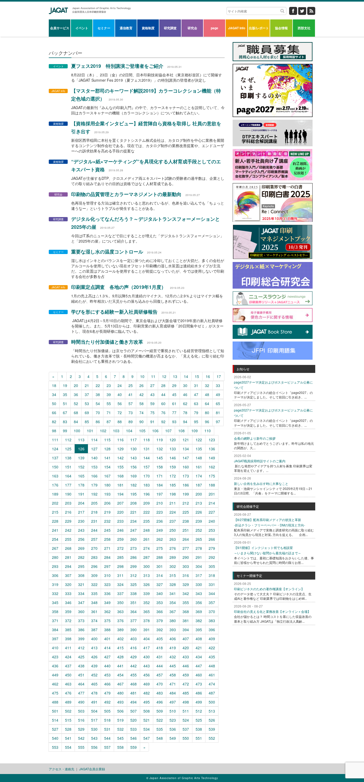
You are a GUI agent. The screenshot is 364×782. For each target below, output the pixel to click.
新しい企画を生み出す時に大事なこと (261, 483)
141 (107, 457)
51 (65, 403)
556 (94, 747)
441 (120, 665)
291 (199, 557)
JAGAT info (236, 28)
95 (196, 421)
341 (172, 593)
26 (141, 385)
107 (168, 430)
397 (55, 638)
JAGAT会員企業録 (92, 769)
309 (94, 575)
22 (98, 385)
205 (94, 503)
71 (109, 412)
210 (159, 503)
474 (212, 684)
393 (172, 629)
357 (212, 602)
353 (159, 602)
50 (54, 403)
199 (186, 494)
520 (133, 720)
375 (107, 620)
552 (212, 738)
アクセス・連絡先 (61, 769)
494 (133, 702)
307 (68, 575)
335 (94, 593)
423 (55, 656)
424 (68, 656)
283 (94, 557)
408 (199, 638)
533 (133, 729)
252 (199, 530)
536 (172, 729)
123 (212, 439)
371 (55, 620)
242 (68, 530)
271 (107, 548)
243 (81, 530)
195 (133, 494)
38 (98, 394)
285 (120, 557)
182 (133, 485)
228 (55, 521)
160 (186, 466)
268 (68, 548)
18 (54, 385)
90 (141, 421)
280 (55, 557)
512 (199, 711)
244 (94, 530)
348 (94, 602)
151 (68, 466)
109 (194, 430)
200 (199, 494)
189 (55, 494)
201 (212, 494)
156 (133, 466)
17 (219, 376)
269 (81, 548)
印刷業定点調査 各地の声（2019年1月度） (118, 287)
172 (172, 476)
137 (55, 457)
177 (68, 485)
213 (199, 503)
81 (218, 412)
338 (133, 593)
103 (116, 430)
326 (146, 584)
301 (159, 566)
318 (212, 575)
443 (146, 665)
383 (212, 620)
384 (55, 629)
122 (199, 439)
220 (120, 512)
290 (186, 557)
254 (55, 539)
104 (129, 430)
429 (133, 656)
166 (94, 476)
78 (185, 412)
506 (120, 711)
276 (172, 548)
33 (218, 385)
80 (207, 412)
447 (199, 665)
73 (130, 412)
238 (186, 521)
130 (133, 448)
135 (199, 448)
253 (212, 530)
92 (163, 421)
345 (55, 602)
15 (197, 376)
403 (133, 638)
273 (133, 548)
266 (212, 539)
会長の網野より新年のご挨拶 (255, 438)
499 (199, 702)
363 (120, 611)
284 (107, 557)
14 (186, 376)
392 (159, 629)
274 (146, 548)
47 (196, 394)
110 (207, 430)
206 (107, 503)
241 (55, 530)
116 (120, 439)
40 (120, 394)
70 (98, 412)
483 (159, 693)
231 (94, 521)
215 (55, 512)
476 (68, 693)
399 (81, 638)
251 (186, 530)
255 (68, 539)
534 (146, 729)
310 (107, 575)
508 (146, 711)
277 (186, 548)
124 (55, 448)
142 (120, 457)
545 (120, 738)
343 (199, 593)
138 (68, 457)
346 (68, 602)
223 (159, 512)
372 (68, 620)
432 (172, 656)
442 (133, 665)
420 (186, 647)
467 (120, 684)
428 (120, 656)
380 (172, 620)
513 (212, 711)
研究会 (192, 28)
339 (146, 593)
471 (172, 684)
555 (81, 747)
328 (172, 584)
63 (196, 403)
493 (120, 702)
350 (120, 602)
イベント (81, 28)
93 (174, 421)
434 (199, 656)
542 (81, 738)
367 (172, 611)
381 (186, 620)
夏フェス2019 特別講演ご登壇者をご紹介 (117, 66)
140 (94, 457)
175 (212, 476)
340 (159, 593)
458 (172, 674)
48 (207, 394)
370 (212, 611)
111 (55, 439)
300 (146, 566)
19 (65, 385)
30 (185, 385)
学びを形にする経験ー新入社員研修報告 (114, 311)
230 (81, 521)
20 (76, 385)
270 (94, 548)
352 (146, 602)
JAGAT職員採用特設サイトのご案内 (259, 461)
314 (159, 575)
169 (133, 476)
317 (199, 575)
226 (199, 512)
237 (172, 521)
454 (120, 674)
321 (81, 584)
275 (159, 548)
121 (186, 439)
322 (94, 584)
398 (68, 638)
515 (68, 720)
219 (107, 512)
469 (146, 684)
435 (212, 656)
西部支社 (304, 28)
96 (207, 421)
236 (159, 521)
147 (186, 457)
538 (199, 729)
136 (212, 448)
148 (199, 457)
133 (172, 448)
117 (133, 439)
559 (133, 747)
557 (107, 747)
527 (55, 729)
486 (199, 693)
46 (185, 394)
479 (107, 693)
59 (152, 403)
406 (172, 638)
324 (120, 584)
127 (94, 448)
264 (186, 539)
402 (120, 638)
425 (81, 656)
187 (199, 485)
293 (55, 566)
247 (133, 530)
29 (174, 385)
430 (146, 656)
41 (130, 394)
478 (94, 693)
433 (186, 656)
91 (152, 421)
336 (107, 593)
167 (107, 476)
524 (186, 720)
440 (107, 665)
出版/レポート (259, 28)
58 (141, 403)
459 (186, 674)
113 (81, 439)
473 (199, 684)
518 (107, 720)
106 (155, 430)
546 (133, 738)
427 (107, 656)
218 (94, 512)
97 (218, 421)
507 (133, 711)
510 (172, 711)
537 (186, 729)
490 (81, 702)
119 (159, 439)
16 (208, 376)
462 (55, 684)
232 (107, 521)
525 (199, 720)
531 (107, 729)
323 (107, 584)
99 (65, 430)
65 (218, 403)
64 (207, 403)
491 (94, 702)
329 (186, 584)
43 (152, 394)
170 (146, 476)
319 (55, 584)
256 (81, 539)
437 (68, 665)
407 (186, 638)
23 (109, 385)
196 (146, 494)
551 (199, 738)
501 (55, 711)
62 (185, 403)
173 (186, 476)
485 (186, 693)
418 (159, 647)
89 (130, 421)
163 (55, 476)
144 (146, 457)
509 (159, 711)
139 (81, 457)
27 (152, 385)
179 (94, 485)
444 (159, 665)
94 (185, 421)
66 (54, 412)
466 (107, 684)
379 (159, 620)
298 (120, 566)
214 (212, 503)
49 (218, 394)
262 (159, 539)
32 (207, 385)
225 (186, 512)
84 (76, 421)
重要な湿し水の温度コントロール (107, 251)
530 (94, 729)
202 (55, 503)
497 (172, 702)
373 (81, 620)
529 (81, 729)
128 (107, 448)
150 (55, 466)
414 (107, 647)
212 (186, 503)
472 (186, 684)
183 (146, 485)
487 (212, 693)
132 (159, 448)
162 (212, 466)
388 (107, 629)
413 (94, 647)
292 (212, 557)
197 (159, 494)
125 (68, 448)
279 (212, 548)
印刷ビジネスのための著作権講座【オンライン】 (269, 588)
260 (133, 539)
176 (55, 485)
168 (120, 476)
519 (120, 720)
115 (107, 439)
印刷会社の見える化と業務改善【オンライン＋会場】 (272, 611)
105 (142, 430)
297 (107, 566)
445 (172, 665)
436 (55, 665)
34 (54, 394)
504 (94, 711)
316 (186, 575)
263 (172, 539)
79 (196, 412)
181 (120, 485)
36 (76, 394)
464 (81, 684)
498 (186, 702)
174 (199, 476)
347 (81, 602)
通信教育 (126, 28)
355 (186, 602)
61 (174, 403)
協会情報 (281, 28)
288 (159, 557)
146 (172, 457)
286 (133, 557)
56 (120, 403)
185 (172, 485)
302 (172, 566)
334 (81, 593)
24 (120, 385)
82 (54, 421)
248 (146, 530)
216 (68, 512)
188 (212, 485)
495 (146, 702)
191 (81, 494)
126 (81, 448)
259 (120, 539)
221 (133, 512)
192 (94, 494)
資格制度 (148, 28)
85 (87, 421)
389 (120, 629)
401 (107, 638)
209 (146, 503)
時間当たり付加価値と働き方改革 (107, 341)
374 (94, 620)
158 (159, 466)
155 (120, 466)
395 (199, 629)
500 (212, 702)
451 (81, 674)
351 (133, 602)
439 (94, 665)
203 (68, 503)
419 (172, 647)
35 (65, 394)
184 (159, 485)
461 (212, 674)
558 (120, 747)
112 (68, 439)
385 (68, 629)
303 (186, 566)
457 (159, 674)
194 (120, 494)
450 (68, 674)
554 (68, 747)
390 (133, 629)
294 (68, 566)
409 (212, 638)
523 (172, 720)
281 (68, 557)
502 (68, 711)
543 (94, 738)
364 (133, 611)
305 (212, 566)
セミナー (104, 28)
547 (146, 738)
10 (142, 376)
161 (199, 466)
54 (98, 403)
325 (133, 584)
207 (120, 503)
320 (68, 584)
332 (55, 593)
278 (199, 548)
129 (120, 448)
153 (94, 466)
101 (90, 430)
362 (107, 611)
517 (94, 720)
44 (163, 394)
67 (65, 412)
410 (55, 647)
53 (87, 403)
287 (146, 557)
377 (133, 620)
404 (146, 638)
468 (133, 684)
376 (120, 620)
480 (120, 693)
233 (120, 521)
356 (199, 602)
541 (68, 738)
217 (81, 512)
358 (55, 611)
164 (68, 476)
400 (94, 638)
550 (186, 738)
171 (159, 476)
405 (159, 638)
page (214, 28)
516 (81, 720)
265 (199, 539)
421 (199, 647)
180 (107, 485)
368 (186, 611)
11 (153, 376)
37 (87, 394)
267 (55, 548)
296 (94, 566)
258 (107, 539)
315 (172, 575)
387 (94, 629)
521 (146, 720)
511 (186, 711)
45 (174, 394)
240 (212, 521)
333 (68, 593)
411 (68, 647)
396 (212, 629)
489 (68, 702)
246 (120, 530)
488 (55, 702)
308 (81, 575)
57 (130, 403)
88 (120, 421)
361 (94, 611)
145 (159, 457)
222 (146, 512)
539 (212, 729)
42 (141, 394)
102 (103, 430)
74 (141, 412)
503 (81, 711)
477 (81, 693)
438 (81, 665)
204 (81, 503)
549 (172, 738)
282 (81, 557)
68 (76, 412)
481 (133, 693)
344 (212, 593)
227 (212, 512)
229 (68, 521)
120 (172, 439)
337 (120, 593)
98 (54, 430)
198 (172, 494)
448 (212, 665)
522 (159, 720)
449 (55, 674)
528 (68, 729)
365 (146, 611)
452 (94, 674)
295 (81, 566)
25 (130, 385)
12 (164, 376)
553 (55, 747)
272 (120, 548)
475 (55, 693)
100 (77, 430)
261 (146, 539)
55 (109, 403)
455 (133, 674)
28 (163, 385)
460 (199, 674)
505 (107, 711)
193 (107, 494)
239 (199, 521)
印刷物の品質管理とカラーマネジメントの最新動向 (126, 194)
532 (120, 729)
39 (109, 394)
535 (159, 729)
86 (98, 421)
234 (133, 521)
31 (196, 385)
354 (172, 602)
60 (163, 403)
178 (81, 485)
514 (55, 720)
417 (146, 647)
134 (186, 448)
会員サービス (59, 28)
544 (107, 738)
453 (107, 674)
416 (133, 647)
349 (107, 602)
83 (65, 421)
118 (146, 439)
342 (186, 593)
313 (146, 575)
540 (55, 738)
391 (146, 629)
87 (109, 421)
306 (55, 575)
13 (175, 376)
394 (186, 629)
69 (87, 412)
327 (159, 584)
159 (172, 466)
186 (186, 485)
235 (146, 521)
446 (186, 665)
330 (199, 584)
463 (68, 684)
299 (133, 566)
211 (172, 503)
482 (146, 693)
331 (212, 584)
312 (133, 575)
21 (87, 385)
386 (81, 629)
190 (68, 494)
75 (152, 412)
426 (94, 656)
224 (172, 512)
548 (159, 738)
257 (94, 539)
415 (120, 647)
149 (212, 457)
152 (81, 466)
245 (107, 530)
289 (172, 557)
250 (172, 530)
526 (212, 720)
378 (146, 620)
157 (146, 466)
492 (107, 702)
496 (159, 702)
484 (172, 693)
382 (199, 620)
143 (133, 457)
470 (159, 684)
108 (181, 430)
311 (120, 575)
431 (159, 656)
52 (76, 403)
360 (81, 611)
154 (107, 466)
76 (163, 412)
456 (146, 674)
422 (212, 647)
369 (199, 611)
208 (133, 503)
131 (146, 448)
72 (120, 412)
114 (94, 439)
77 (174, 412)
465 (94, 684)
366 (159, 611)
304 (199, 566)
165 (81, 476)
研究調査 (170, 28)
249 (159, 530)
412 (81, 647)
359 (68, 611)
